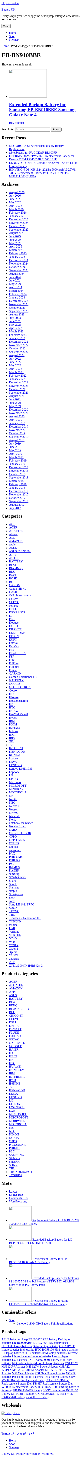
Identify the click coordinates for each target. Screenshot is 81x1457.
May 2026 (15, 202)
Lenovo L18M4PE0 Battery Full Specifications (45, 1323)
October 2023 (17, 307)
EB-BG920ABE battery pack (50, 1342)
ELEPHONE (17, 632)
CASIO (13, 592)
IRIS (12, 738)
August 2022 (16, 355)
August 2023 (16, 314)
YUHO (13, 955)
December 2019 (18, 426)
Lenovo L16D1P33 (20, 768)
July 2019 (15, 443)
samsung (14, 873)
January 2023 (17, 338)
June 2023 (15, 321)
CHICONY (16, 1015)
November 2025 (18, 222)
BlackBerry (16, 568)
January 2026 (17, 216)
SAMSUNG (16, 1154)
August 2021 (16, 396)
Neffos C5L (16, 806)
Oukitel (13, 846)
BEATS (13, 1002)
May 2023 (15, 324)
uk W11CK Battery (37, 1397)
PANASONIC (18, 1144)
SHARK (14, 1161)
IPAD (12, 1080)
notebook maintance (21, 823)
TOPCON (15, 921)
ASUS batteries (11, 1339)
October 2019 (17, 433)
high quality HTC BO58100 (37, 1349)
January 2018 (17, 487)
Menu (6, 26)
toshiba (13, 924)
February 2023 (18, 334)
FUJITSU (15, 1036)
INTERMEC (17, 1076)
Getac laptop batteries (45, 1346)
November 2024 (18, 263)
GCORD (14, 683)
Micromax (15, 782)
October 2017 (17, 497)
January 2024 (17, 297)
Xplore (13, 952)
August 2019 (16, 440)
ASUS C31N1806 (20, 551)
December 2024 (18, 260)
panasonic (15, 850)
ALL (12, 537)
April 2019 (15, 453)
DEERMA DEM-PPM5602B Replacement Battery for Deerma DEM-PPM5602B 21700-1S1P (41, 157)
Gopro (13, 690)
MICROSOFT (18, 785)
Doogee (13, 622)
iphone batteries (21, 1356)
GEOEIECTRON (20, 687)
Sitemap (14, 39)
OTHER (14, 843)
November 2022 (18, 345)
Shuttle (13, 884)
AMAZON (16, 541)
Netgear (13, 809)
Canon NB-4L (17, 588)
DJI (11, 615)
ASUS (13, 547)
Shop (12, 36)
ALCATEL (16, 985)
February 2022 (18, 375)
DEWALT (15, 1029)
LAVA (13, 761)
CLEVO (14, 602)
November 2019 (18, 430)
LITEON (14, 1103)
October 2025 (17, 226)
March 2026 (16, 209)
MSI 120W (71, 1363)
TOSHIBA (15, 1175)
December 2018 (18, 467)
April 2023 (15, 328)
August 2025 (16, 233)
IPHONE (14, 1083)
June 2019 (15, 446)
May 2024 (15, 283)
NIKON (14, 1134)
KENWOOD (17, 751)
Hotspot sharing (18, 700)
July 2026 (15, 195)
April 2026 (15, 205)
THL (12, 914)
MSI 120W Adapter (13, 1366)
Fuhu (12, 660)
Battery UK (8, 9)
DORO (13, 626)
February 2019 (18, 460)
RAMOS (14, 867)
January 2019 (17, 463)
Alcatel (13, 534)
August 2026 (16, 192)
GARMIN (15, 673)
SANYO (14, 1158)
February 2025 (18, 253)
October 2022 (17, 348)
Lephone (14, 772)
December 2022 (18, 341)
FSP (11, 656)
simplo (13, 890)
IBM (12, 721)
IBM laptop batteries (54, 1353)
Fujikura (14, 666)
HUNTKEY (16, 1070)
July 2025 (15, 236)
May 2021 (15, 406)
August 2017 (16, 504)
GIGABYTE (17, 1042)
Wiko (12, 941)
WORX (13, 945)
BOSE (13, 578)
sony (12, 901)
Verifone (14, 931)
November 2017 (18, 494)
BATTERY (16, 561)
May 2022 (15, 365)
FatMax (13, 643)
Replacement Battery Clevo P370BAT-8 (45, 1380)
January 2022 (17, 379)
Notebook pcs (17, 826)
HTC (12, 707)
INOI (12, 734)
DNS (12, 619)
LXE (12, 1110)
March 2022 (16, 372)
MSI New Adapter (23, 1373)
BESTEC (15, 564)
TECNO (14, 911)
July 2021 (15, 399)
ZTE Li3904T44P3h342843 (26, 965)
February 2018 (18, 484)
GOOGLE (15, 1046)
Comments (18, 1198)
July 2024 (15, 277)
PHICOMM (16, 857)
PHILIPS (14, 860)
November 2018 (18, 470)
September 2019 (18, 436)
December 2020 (18, 409)
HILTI (13, 1056)
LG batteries (19, 1359)
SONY (13, 1165)
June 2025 (15, 239)
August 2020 (16, 416)
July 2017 (15, 508)
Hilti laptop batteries (67, 1349)
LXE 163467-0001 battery (43, 1359)
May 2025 (15, 243)
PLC (12, 1151)
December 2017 (18, 491)
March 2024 (16, 290)
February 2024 (18, 294)
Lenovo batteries (41, 1356)
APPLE (13, 991)
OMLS (13, 829)
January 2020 (17, 423)
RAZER (14, 870)
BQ (11, 581)
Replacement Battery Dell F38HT (22, 1383)
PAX (12, 853)
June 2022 (15, 362)
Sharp (12, 880)
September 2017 (18, 501)
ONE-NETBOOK (20, 833)
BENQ (13, 1005)
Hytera (13, 717)
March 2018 (16, 480)
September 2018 (18, 477)
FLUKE (14, 1032)
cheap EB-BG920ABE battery (39, 1339)
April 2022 (15, 368)
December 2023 (18, 300)
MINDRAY (16, 789)
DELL (13, 609)
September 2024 (18, 270)
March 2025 (16, 250)
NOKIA (14, 1137)
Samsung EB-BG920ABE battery (22, 1390)
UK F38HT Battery (22, 1393)
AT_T (12, 554)
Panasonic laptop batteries (27, 1376)
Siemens (14, 887)
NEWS (13, 812)
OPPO (13, 836)
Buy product (16, 122)
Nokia (12, 819)
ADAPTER (16, 530)
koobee (13, 758)
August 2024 (16, 273)
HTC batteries (33, 1353)
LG (11, 775)
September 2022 (18, 351)
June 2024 (15, 280)
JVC (12, 744)
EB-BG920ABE (22, 1342)
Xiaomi (13, 948)
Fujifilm (13, 663)
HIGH (13, 1053)
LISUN (13, 778)
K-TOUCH (16, 748)
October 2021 (17, 389)
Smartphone (16, 894)
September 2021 (18, 392)
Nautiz (13, 799)
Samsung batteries (68, 1387)
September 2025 (18, 229)
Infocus (13, 731)
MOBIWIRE (17, 1120)
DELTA (14, 1025)
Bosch (13, 575)
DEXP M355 (17, 612)
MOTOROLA (18, 792)
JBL (11, 741)
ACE (12, 524)
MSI (11, 795)
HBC (12, 693)
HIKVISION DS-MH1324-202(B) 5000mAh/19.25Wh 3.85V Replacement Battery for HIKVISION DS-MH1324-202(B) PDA (42, 173)
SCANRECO (17, 877)
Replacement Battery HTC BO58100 (34, 1387)
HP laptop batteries (13, 1353)
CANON (14, 585)
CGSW (13, 598)
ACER (13, 527)
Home (12, 32)
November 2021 (18, 385)
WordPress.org (18, 1201)
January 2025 (17, 256)
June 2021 (15, 402)
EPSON (14, 636)
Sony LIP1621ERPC (21, 904)
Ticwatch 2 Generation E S (25, 918)
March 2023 (16, 331)
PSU (12, 863)
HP (11, 704)
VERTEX (15, 935)
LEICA (13, 1093)
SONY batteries (52, 1390)
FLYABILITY (17, 653)
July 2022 (15, 358)
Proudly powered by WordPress (35, 1453)
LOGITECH (16, 1107)
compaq (13, 605)
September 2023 (18, 311)
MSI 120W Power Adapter (42, 1366)
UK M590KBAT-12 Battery (52, 1393)
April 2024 (15, 287)
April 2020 (15, 419)
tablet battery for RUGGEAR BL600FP (33, 152)
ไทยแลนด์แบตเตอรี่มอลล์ (18, 1433)
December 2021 (18, 382)
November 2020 (18, 413)
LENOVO (15, 765)
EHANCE (15, 629)
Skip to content (10, 3)
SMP (12, 897)
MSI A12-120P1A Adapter (28, 1370)
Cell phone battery (20, 595)
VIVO (13, 938)
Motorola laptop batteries (49, 1363)
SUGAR (14, 907)
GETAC (14, 1039)
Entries (16, 1194)
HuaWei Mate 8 (18, 714)
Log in (13, 1191)
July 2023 (15, 317)
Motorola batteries (23, 1363)
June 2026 (15, 199)
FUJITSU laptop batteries (17, 1346)
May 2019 (15, 450)
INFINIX (14, 727)
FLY (12, 649)
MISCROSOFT (18, 1117)
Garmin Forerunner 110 (23, 676)
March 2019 (16, 457)
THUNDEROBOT (20, 1171)
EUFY (13, 639)
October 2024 (17, 266)
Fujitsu (13, 670)
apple (12, 544)
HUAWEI (15, 710)
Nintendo (14, 816)
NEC (12, 802)
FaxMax (14, 646)
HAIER (13, 1049)
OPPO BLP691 (18, 840)
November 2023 (18, 304)
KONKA (14, 755)
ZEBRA (14, 958)
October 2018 (17, 474)
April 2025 (15, 246)
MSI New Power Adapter (50, 1373)
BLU (12, 571)
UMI (12, 928)
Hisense (13, 697)
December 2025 (18, 219)
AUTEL (14, 558)
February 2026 (18, 212)
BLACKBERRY (19, 1008)
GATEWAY (16, 680)
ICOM (13, 724)
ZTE (12, 962)
